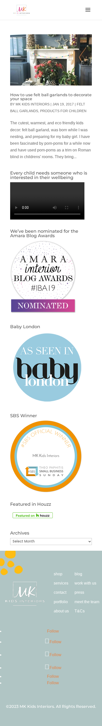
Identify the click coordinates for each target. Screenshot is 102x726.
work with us (85, 583)
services (61, 583)
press (79, 592)
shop (58, 574)
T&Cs (80, 611)
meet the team (87, 602)
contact (60, 592)
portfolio (61, 602)
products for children (63, 111)
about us (61, 611)
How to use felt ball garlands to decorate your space (51, 96)
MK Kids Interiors (33, 104)
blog (78, 574)
